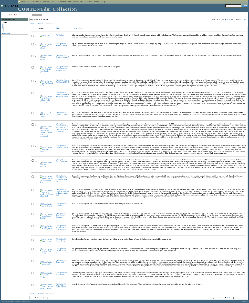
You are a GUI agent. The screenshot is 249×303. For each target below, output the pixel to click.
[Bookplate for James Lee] (61, 261)
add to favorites (49, 23)
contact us (26, 301)
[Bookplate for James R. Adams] (62, 44)
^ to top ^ (244, 301)
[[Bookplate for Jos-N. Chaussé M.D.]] (46, 85)
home (38, 2)
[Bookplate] (60, 35)
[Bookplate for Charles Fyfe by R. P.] (62, 250)
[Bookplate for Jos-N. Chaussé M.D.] (62, 81)
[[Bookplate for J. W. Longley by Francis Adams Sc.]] (46, 232)
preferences (73, 2)
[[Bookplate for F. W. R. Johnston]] (46, 166)
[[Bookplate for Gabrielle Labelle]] (46, 151)
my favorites (86, 2)
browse (46, 2)
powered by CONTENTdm (12, 301)
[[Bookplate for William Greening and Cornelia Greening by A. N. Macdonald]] (46, 136)
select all (33, 23)
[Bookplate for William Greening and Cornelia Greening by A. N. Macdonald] (62, 127)
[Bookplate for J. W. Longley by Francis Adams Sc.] (62, 227)
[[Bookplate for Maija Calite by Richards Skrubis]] (46, 288)
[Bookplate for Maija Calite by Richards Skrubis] (62, 286)
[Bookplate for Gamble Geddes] (61, 113)
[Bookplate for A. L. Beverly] (62, 204)
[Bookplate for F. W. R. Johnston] (62, 161)
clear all (40, 23)
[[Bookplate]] (45, 35)
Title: (58, 28)
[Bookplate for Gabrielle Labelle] (62, 146)
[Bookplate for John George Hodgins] (61, 215)
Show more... (7, 33)
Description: (77, 28)
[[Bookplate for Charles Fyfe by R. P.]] (46, 253)
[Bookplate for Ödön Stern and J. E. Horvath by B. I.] (62, 178)
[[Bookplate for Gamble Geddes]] (46, 117)
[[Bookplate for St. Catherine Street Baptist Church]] (46, 73)
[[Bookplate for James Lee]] (46, 264)
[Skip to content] (26, 2)
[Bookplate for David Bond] (61, 240)
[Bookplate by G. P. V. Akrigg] (62, 273)
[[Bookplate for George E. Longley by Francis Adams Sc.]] (46, 196)
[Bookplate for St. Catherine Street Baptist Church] (62, 68)
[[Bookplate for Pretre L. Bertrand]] (46, 59)
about (96, 2)
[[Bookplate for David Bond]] (46, 241)
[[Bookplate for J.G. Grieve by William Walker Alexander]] (46, 102)
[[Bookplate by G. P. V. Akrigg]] (46, 277)
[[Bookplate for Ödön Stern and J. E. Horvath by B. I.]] (46, 182)
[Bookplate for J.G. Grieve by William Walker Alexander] (62, 94)
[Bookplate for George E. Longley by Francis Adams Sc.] (62, 192)
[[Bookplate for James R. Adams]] (46, 48)
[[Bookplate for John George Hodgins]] (46, 218)
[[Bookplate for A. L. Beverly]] (46, 206)
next (244, 19)
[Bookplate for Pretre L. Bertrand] (62, 56)
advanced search (58, 2)
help (103, 2)
